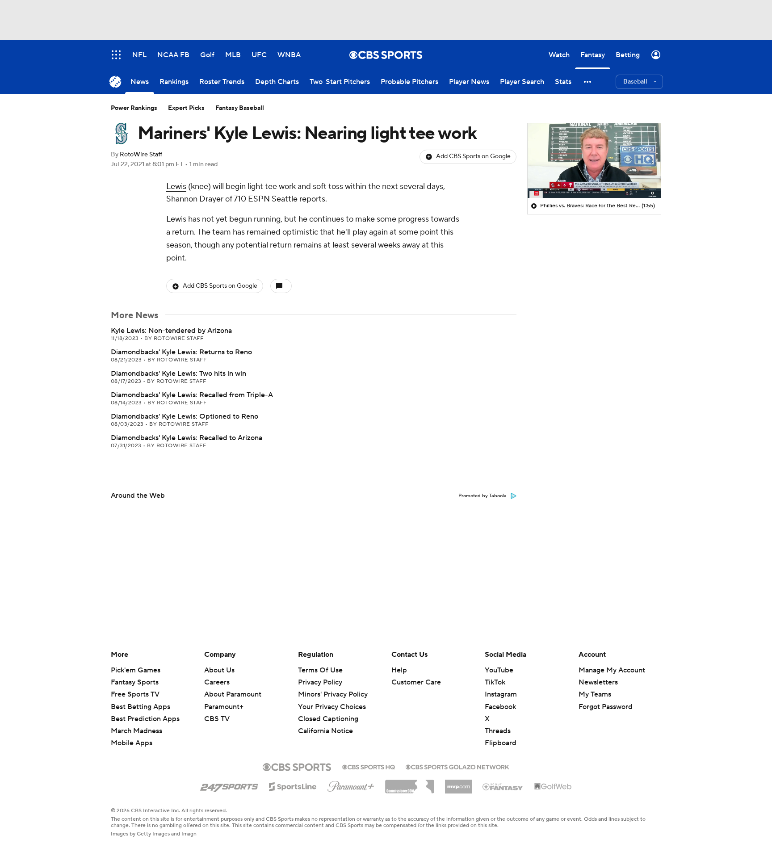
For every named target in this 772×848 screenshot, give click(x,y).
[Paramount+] (350, 784)
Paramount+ (223, 706)
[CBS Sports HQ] (368, 766)
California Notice (325, 730)
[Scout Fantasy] (503, 786)
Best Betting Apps (140, 706)
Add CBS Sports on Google (473, 156)
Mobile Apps (131, 743)
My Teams (595, 694)
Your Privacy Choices (332, 706)
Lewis (176, 186)
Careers (217, 682)
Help (399, 670)
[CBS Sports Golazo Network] (457, 766)
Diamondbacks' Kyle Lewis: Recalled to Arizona (186, 437)
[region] (594, 160)
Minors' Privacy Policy (333, 694)
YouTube (499, 670)
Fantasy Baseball (239, 108)
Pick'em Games (135, 670)
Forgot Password (606, 706)
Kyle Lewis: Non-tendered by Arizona (171, 330)
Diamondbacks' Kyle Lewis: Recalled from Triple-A (192, 394)
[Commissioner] (409, 783)
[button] (588, 81)
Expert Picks (186, 108)
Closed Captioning (328, 718)
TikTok (495, 682)
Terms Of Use (320, 670)
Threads (498, 730)
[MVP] (458, 783)
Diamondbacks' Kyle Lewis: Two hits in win (178, 373)
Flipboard (500, 743)
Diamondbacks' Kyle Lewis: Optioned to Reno (184, 416)
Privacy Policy (320, 682)
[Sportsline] (293, 785)
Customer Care (416, 682)
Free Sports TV (135, 694)
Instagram (501, 694)
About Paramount (232, 694)
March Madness (136, 730)
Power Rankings (134, 108)
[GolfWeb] (553, 786)
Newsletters (598, 682)
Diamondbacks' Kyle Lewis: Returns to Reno (181, 352)
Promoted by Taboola (482, 496)
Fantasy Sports (135, 682)
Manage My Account (612, 670)
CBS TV (217, 718)
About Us (219, 670)
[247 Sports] (229, 785)
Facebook (500, 706)
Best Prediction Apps (145, 718)
